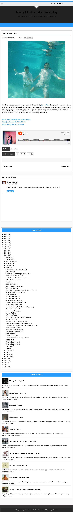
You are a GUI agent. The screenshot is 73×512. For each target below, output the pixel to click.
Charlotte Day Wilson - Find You (15, 292)
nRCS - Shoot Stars (11, 284)
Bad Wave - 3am (11, 294)
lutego (8, 354)
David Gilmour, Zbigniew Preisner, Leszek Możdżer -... (22, 325)
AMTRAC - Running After (13, 280)
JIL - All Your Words (12, 319)
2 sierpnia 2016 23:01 (12, 184)
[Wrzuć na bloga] (27, 38)
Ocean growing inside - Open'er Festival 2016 (20, 323)
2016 (6, 255)
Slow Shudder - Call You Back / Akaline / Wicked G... (22, 290)
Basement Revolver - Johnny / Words (17, 338)
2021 (6, 245)
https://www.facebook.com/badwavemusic (16, 119)
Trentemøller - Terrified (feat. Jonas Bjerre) (23, 441)
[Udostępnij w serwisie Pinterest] (32, 38)
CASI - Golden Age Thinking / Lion (16, 269)
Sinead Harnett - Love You (17, 393)
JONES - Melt (10, 340)
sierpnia (8, 265)
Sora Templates (40, 510)
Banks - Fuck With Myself (13, 311)
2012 (6, 365)
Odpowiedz (10, 191)
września (9, 263)
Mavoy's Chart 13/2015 (16, 381)
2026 (6, 234)
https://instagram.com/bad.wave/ (13, 124)
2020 (6, 247)
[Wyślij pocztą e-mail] (25, 38)
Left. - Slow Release (12, 315)
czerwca (8, 346)
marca (8, 352)
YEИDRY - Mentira (15, 429)
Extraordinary (45, 105)
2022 (6, 243)
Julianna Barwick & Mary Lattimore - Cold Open (25, 489)
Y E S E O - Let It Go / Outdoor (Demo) (17, 278)
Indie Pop (14, 149)
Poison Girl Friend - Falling (18, 465)
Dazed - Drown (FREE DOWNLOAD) (17, 303)
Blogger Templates (21, 510)
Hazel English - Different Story (19, 477)
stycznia (8, 356)
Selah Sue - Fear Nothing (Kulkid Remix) (18, 274)
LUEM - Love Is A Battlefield (14, 286)
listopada (9, 259)
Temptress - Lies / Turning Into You (16, 321)
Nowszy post (7, 166)
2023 (6, 240)
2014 (6, 361)
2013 (6, 363)
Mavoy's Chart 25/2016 (13, 344)
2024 (6, 238)
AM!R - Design (10, 271)
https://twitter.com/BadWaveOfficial (13, 122)
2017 (6, 253)
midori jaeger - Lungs (16, 417)
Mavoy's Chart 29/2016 (13, 296)
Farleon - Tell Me (11, 313)
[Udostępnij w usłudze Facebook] (30, 38)
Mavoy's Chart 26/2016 (13, 342)
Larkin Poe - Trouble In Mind (14, 329)
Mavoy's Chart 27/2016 (13, 309)
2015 (6, 358)
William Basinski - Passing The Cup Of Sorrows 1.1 (25, 453)
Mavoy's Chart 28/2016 (13, 298)
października (10, 261)
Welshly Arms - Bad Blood (14, 305)
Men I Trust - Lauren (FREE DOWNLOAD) (18, 317)
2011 (6, 367)
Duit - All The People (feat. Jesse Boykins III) (20, 307)
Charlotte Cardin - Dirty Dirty (14, 300)
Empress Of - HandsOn (16, 405)
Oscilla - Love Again (12, 336)
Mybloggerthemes (52, 510)
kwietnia (8, 350)
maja (7, 348)
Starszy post (65, 166)
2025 (6, 236)
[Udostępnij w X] (28, 38)
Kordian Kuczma (12, 182)
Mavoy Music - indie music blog (36, 12)
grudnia (8, 257)
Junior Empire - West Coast (14, 276)
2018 (6, 251)
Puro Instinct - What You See (14, 332)
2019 (6, 249)
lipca (7, 267)
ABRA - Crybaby (10, 334)
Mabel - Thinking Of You (13, 327)
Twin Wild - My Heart (12, 288)
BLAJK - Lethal (10, 282)
